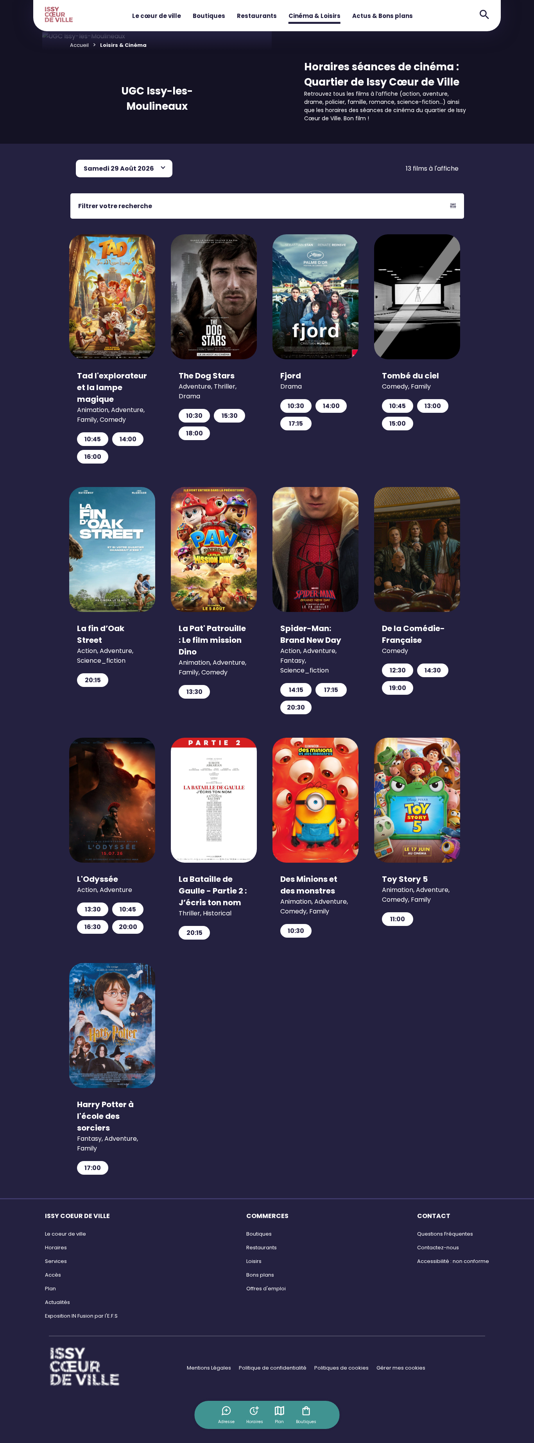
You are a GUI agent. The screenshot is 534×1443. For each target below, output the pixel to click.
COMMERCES (267, 1215)
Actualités (57, 1302)
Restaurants (257, 16)
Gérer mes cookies (400, 1368)
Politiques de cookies (341, 1368)
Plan (279, 1422)
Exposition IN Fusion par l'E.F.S (81, 1316)
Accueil (79, 45)
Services (56, 1261)
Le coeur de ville (65, 1234)
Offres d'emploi (266, 1288)
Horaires (56, 1247)
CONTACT (433, 1215)
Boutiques (209, 16)
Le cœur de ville (156, 16)
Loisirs (254, 1261)
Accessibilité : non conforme (453, 1261)
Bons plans (260, 1275)
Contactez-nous (438, 1247)
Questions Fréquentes (445, 1234)
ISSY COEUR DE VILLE (77, 1215)
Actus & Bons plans (382, 16)
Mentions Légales (209, 1368)
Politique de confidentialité (272, 1368)
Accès (53, 1275)
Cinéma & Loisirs (314, 16)
